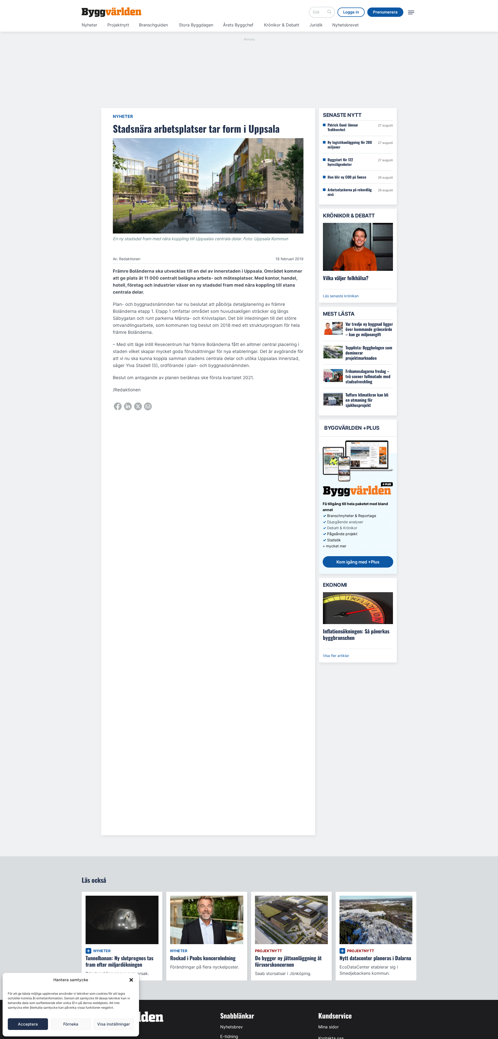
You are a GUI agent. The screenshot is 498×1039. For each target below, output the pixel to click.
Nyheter (89, 24)
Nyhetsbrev (231, 1026)
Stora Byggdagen (196, 24)
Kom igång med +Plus (357, 561)
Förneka (70, 1024)
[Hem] (111, 12)
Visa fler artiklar (336, 655)
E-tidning (229, 1036)
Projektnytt (118, 24)
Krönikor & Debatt (281, 24)
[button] (131, 980)
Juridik (316, 24)
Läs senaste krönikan (341, 296)
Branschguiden (153, 24)
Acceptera (28, 1024)
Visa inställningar (113, 1024)
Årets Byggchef (238, 24)
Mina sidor (328, 1026)
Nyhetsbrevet (345, 24)
